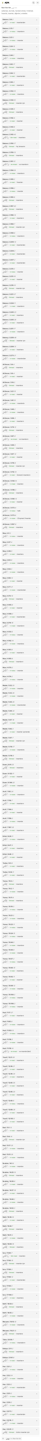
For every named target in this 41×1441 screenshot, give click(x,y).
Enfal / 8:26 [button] (7, 836)
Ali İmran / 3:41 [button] (8, 400)
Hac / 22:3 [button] (6, 1384)
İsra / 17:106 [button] (7, 1295)
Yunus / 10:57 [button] (8, 959)
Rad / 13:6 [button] (6, 1136)
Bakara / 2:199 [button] (8, 233)
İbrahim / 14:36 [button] (8, 1181)
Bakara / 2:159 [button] (8, 152)
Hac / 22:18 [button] (7, 1420)
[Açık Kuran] (5, 3)
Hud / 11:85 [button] (7, 1021)
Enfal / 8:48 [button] (7, 854)
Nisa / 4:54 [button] (7, 569)
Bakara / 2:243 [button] (8, 312)
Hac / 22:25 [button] (7, 1429)
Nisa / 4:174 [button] (7, 676)
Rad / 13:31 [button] (6, 1154)
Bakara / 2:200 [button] (8, 242)
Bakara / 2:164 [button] (8, 170)
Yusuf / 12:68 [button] (8, 1110)
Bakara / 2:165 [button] (8, 179)
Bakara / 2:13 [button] (7, 28)
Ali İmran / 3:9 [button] (8, 373)
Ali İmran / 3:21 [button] (8, 391)
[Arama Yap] (33, 2)
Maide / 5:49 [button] (7, 711)
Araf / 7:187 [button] (7, 827)
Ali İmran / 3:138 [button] (9, 490)
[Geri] (3, 1438)
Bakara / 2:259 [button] (8, 338)
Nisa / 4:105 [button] (7, 605)
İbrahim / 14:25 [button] (8, 1172)
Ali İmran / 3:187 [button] (9, 524)
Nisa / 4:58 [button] (7, 578)
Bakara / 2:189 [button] (8, 224)
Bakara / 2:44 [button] (8, 55)
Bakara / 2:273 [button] (8, 355)
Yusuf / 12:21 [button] (7, 1057)
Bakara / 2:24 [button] (8, 46)
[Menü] (37, 2)
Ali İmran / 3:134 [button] (8, 481)
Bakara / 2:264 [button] (8, 346)
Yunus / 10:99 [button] (8, 986)
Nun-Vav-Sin (6, 8)
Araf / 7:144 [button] (7, 809)
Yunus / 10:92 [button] (8, 977)
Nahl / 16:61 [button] (7, 1235)
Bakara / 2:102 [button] (8, 91)
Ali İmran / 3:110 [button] (8, 463)
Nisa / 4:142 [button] (7, 641)
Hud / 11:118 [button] (7, 1039)
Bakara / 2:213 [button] (8, 269)
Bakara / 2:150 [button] (8, 143)
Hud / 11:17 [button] (6, 1012)
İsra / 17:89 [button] (7, 1269)
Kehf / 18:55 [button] (7, 1313)
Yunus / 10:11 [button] (7, 897)
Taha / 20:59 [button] (7, 1340)
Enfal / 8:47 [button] (7, 845)
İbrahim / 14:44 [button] (8, 1199)
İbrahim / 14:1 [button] (7, 1163)
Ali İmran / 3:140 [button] (9, 499)
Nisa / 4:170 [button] (7, 667)
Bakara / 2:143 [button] (8, 127)
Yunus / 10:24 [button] (8, 933)
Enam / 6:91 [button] (7, 765)
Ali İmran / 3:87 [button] (8, 436)
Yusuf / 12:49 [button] (7, 1101)
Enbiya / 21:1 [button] (7, 1349)
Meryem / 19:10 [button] (8, 1322)
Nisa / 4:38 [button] (7, 551)
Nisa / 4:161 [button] (7, 650)
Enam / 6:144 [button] (7, 782)
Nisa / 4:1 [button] (6, 533)
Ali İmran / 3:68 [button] (8, 418)
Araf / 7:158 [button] (7, 818)
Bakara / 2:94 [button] (8, 73)
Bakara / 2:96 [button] (8, 82)
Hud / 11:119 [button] (7, 1048)
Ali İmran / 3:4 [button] (8, 364)
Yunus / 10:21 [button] (7, 915)
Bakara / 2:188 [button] (8, 215)
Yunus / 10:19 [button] (8, 906)
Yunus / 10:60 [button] (8, 968)
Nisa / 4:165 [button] (7, 659)
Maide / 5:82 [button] (7, 729)
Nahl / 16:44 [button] (7, 1226)
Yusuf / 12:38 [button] (7, 1066)
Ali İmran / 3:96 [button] (8, 445)
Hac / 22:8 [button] (6, 1402)
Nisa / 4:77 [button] (7, 587)
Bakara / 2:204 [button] (8, 251)
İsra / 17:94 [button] (7, 1286)
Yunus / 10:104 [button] (8, 995)
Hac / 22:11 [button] (7, 1411)
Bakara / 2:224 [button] (8, 303)
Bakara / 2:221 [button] (8, 294)
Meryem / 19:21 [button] (8, 1331)
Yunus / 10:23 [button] (8, 924)
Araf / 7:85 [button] (7, 791)
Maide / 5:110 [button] (7, 747)
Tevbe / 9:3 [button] (7, 863)
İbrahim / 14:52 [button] (8, 1208)
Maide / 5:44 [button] (7, 702)
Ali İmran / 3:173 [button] (8, 508)
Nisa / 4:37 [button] (7, 542)
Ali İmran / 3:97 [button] (8, 454)
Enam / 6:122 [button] (7, 774)
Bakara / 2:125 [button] (8, 109)
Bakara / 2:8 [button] (7, 19)
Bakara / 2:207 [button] (8, 260)
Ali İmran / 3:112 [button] (8, 472)
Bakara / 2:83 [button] (8, 64)
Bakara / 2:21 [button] (7, 37)
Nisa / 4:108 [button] (7, 614)
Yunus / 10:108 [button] (8, 1004)
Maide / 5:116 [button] (7, 756)
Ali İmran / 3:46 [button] (8, 409)
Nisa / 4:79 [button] (7, 596)
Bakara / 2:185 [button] (8, 197)
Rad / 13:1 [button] (6, 1127)
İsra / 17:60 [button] (7, 1253)
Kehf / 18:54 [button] (7, 1304)
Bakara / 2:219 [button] (8, 285)
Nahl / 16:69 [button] (7, 1244)
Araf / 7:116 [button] (7, 800)
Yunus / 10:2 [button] (7, 881)
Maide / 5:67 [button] (7, 720)
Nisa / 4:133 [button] (7, 632)
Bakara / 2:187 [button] (8, 206)
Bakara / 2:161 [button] (8, 161)
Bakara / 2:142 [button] (8, 118)
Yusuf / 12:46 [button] (7, 1092)
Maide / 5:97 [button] (7, 738)
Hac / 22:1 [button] (6, 1366)
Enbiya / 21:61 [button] (8, 1357)
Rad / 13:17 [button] (6, 1145)
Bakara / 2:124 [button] (8, 100)
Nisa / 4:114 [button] (7, 623)
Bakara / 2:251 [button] (8, 329)
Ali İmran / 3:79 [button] (8, 427)
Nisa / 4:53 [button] (7, 560)
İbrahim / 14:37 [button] (8, 1190)
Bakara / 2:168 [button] (8, 188)
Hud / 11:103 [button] (7, 1030)
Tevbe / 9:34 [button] (7, 872)
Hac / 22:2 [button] (6, 1375)
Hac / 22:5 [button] (6, 1393)
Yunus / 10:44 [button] (8, 942)
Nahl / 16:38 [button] (7, 1217)
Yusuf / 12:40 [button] (7, 1083)
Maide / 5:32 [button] (7, 685)
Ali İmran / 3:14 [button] (8, 382)
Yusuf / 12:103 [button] (8, 1119)
